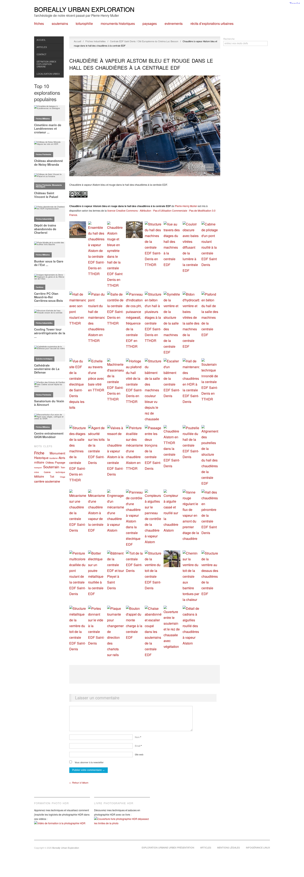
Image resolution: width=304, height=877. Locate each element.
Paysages (149, 23)
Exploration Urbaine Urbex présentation (168, 847)
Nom (138, 737)
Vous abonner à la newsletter (89, 762)
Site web (139, 754)
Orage (62, 476)
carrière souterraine (47, 481)
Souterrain (51, 466)
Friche (39, 452)
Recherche (229, 38)
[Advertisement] (144, 674)
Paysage (60, 462)
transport (38, 467)
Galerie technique (54, 472)
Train (63, 467)
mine (36, 472)
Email (138, 745)
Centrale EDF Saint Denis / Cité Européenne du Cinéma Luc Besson (144, 41)
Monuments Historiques (118, 23)
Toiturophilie (84, 23)
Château (49, 462)
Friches (39, 23)
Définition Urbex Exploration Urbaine (46, 64)
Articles (42, 47)
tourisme (53, 458)
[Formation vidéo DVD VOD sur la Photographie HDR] (62, 826)
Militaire (39, 476)
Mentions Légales (228, 847)
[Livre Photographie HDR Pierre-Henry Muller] (122, 824)
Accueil (41, 39)
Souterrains (60, 23)
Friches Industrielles (95, 41)
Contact (41, 54)
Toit (52, 476)
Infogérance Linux (258, 847)
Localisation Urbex (48, 73)
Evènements (174, 23)
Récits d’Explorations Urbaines (211, 23)
